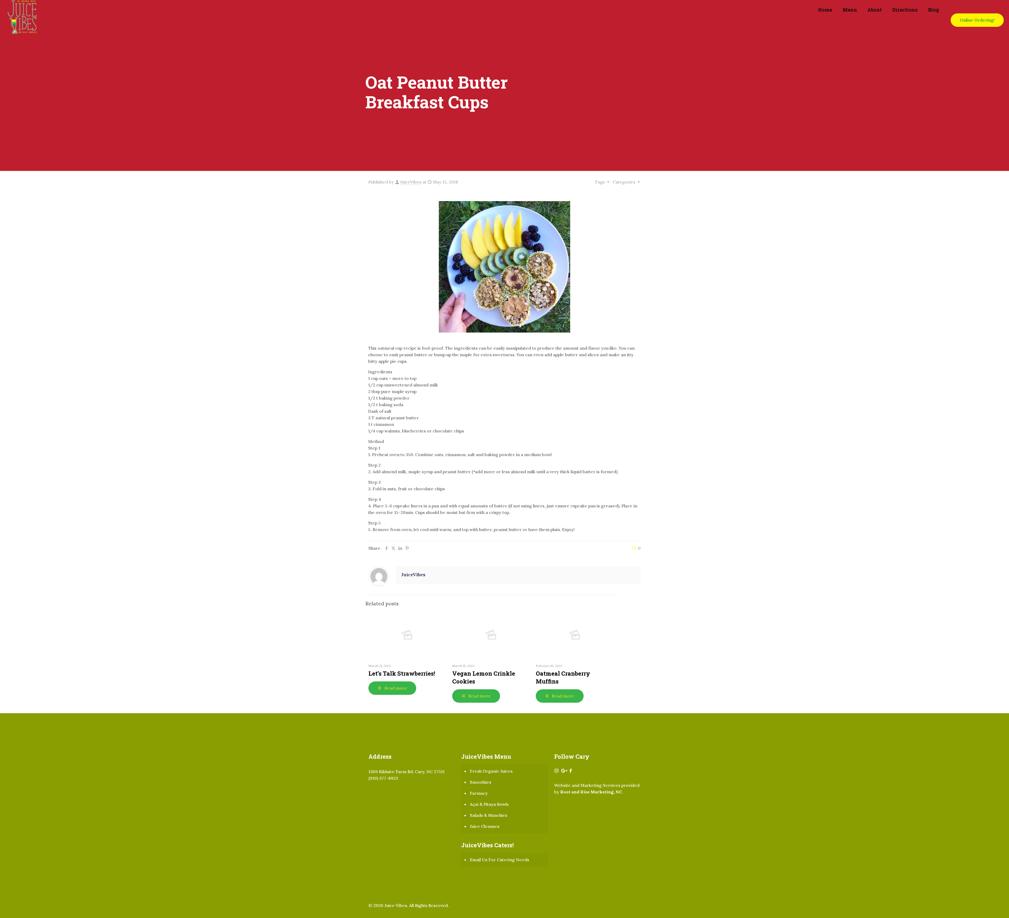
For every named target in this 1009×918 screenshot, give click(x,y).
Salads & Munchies (488, 815)
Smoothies (480, 782)
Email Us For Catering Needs (499, 859)
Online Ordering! (977, 20)
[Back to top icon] (983, 907)
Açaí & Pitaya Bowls (489, 804)
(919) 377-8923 (383, 778)
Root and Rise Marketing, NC (591, 791)
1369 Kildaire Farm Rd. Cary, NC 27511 (406, 771)
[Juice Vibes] (22, 20)
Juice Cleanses (485, 826)
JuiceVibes (410, 182)
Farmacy (479, 793)
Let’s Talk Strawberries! (401, 673)
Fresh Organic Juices (491, 771)
